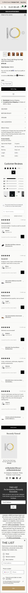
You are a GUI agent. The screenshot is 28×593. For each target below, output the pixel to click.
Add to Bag (13, 89)
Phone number (7, 568)
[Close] (25, 540)
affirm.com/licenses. (14, 538)
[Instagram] (7, 478)
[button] (24, 15)
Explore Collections (2, 7)
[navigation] (5, 54)
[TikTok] (20, 478)
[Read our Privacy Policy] (23, 581)
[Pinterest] (10, 478)
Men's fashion (9, 559)
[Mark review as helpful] (22, 236)
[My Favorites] (21, 7)
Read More (23, 2)
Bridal (7, 554)
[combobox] (6, 572)
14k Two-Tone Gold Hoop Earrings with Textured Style (9, 461)
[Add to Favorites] (13, 94)
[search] (5, 7)
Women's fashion (10, 556)
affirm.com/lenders (13, 524)
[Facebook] (17, 478)
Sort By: (15, 216)
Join (13, 507)
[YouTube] (13, 478)
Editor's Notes (5, 128)
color (2, 80)
